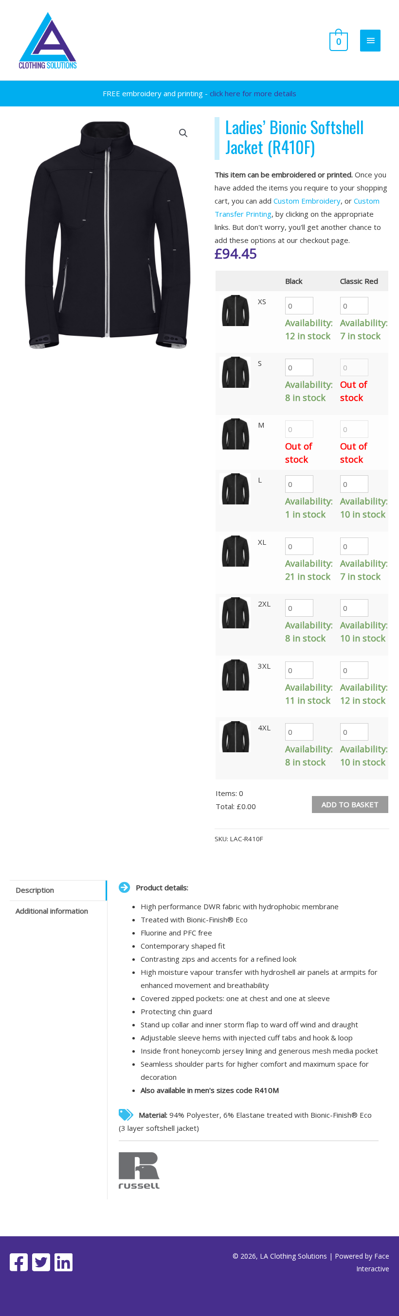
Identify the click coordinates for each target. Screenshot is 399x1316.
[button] (183, 133)
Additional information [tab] (52, 911)
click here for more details (253, 93)
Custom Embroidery (307, 201)
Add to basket (350, 804)
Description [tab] (35, 890)
